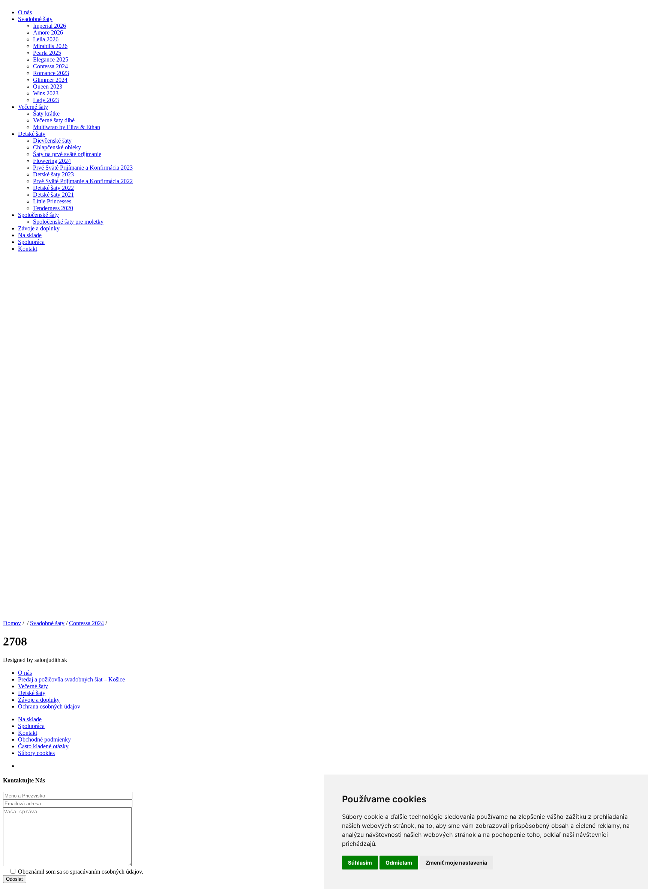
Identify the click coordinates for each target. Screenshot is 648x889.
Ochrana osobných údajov (49, 706)
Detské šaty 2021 (53, 194)
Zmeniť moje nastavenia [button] (456, 862)
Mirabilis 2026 (50, 46)
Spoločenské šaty (38, 215)
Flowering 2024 (52, 161)
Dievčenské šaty (52, 140)
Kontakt (27, 248)
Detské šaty (31, 134)
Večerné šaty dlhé (54, 120)
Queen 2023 (47, 86)
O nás (25, 12)
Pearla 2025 (47, 53)
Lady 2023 (46, 100)
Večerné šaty (33, 107)
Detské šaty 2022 (53, 188)
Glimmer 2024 (50, 80)
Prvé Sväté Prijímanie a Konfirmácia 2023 (83, 167)
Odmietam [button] (399, 862)
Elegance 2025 (50, 59)
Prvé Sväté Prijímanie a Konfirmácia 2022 (83, 181)
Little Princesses (52, 201)
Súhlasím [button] (360, 862)
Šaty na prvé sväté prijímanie (67, 154)
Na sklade (30, 235)
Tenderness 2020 (53, 208)
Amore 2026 (48, 32)
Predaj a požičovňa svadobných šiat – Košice (71, 679)
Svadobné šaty (35, 19)
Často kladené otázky (43, 746)
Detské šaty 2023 (53, 174)
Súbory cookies (36, 753)
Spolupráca (31, 242)
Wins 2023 (45, 93)
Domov (12, 623)
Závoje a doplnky (39, 228)
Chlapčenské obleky (57, 147)
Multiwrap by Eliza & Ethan (66, 127)
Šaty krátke (46, 113)
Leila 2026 (45, 39)
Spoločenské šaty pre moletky (68, 221)
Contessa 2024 (50, 66)
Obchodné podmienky (44, 739)
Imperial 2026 (49, 26)
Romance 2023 (51, 73)
